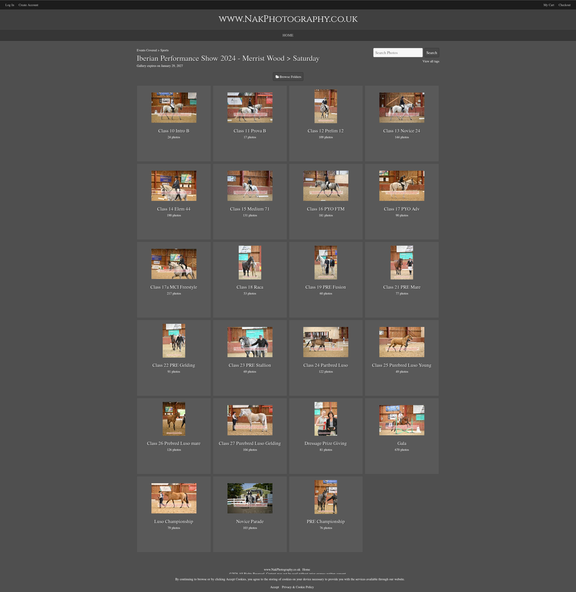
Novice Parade (250, 521)
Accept (274, 587)
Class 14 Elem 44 (174, 209)
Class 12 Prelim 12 (326, 130)
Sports (164, 50)
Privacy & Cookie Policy (298, 587)
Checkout (565, 5)
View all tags (431, 61)
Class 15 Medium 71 (250, 209)
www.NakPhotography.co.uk (282, 569)
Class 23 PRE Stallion (250, 365)
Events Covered (147, 50)
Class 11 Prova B (250, 130)
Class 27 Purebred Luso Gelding (250, 443)
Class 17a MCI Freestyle (174, 287)
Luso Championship (173, 521)
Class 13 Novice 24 (401, 130)
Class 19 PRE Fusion (326, 287)
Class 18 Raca (250, 287)
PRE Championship (326, 521)
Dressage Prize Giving (326, 443)
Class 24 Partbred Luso (326, 365)
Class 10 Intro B (173, 130)
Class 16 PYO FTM (326, 209)
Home (288, 35)
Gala (402, 443)
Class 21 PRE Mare (402, 287)
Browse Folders (290, 76)
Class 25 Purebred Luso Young (402, 365)
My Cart (549, 5)
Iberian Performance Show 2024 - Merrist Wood (211, 58)
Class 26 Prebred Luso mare (173, 443)
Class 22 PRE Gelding (174, 365)
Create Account (28, 5)
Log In (9, 5)
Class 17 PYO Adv (402, 209)
